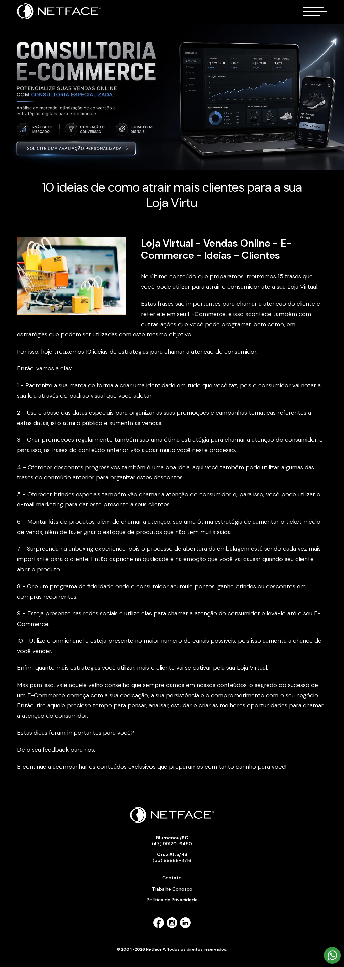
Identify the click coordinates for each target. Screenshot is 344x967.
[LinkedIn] (185, 926)
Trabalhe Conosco (172, 889)
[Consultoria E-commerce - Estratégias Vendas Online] (172, 96)
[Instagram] (172, 926)
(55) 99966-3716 (172, 857)
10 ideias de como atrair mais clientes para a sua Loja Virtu (172, 195)
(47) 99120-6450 (172, 841)
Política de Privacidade (172, 900)
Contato (172, 878)
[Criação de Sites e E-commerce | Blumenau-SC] (59, 18)
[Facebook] (158, 926)
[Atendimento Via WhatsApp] (332, 962)
